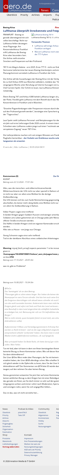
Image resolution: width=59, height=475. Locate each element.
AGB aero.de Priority (32, 449)
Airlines (36, 14)
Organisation (8, 429)
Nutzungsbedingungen (33, 447)
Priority (24, 14)
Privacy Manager (31, 455)
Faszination (7, 432)
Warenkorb (7, 441)
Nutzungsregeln (44, 426)
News (45, 10)
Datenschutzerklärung (33, 452)
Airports (47, 14)
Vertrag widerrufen (11, 447)
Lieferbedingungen (10, 444)
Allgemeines (43, 415)
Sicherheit (7, 426)
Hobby (41, 421)
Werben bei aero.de (32, 444)
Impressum (28, 438)
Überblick (12, 14)
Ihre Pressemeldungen (33, 441)
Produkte (6, 438)
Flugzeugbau (8, 423)
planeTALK (22, 412)
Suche (40, 423)
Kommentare (43, 418)
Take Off (21, 415)
